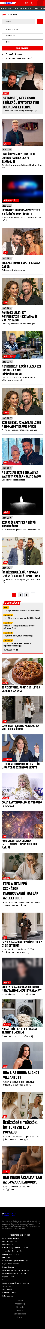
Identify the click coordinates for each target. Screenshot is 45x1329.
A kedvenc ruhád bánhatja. (18, 1036)
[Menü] (40, 3)
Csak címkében (22, 48)
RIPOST (4, 15)
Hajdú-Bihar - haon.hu (10, 1264)
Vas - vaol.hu (7, 1290)
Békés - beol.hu (8, 1245)
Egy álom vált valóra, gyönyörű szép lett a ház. (21, 581)
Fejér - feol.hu (7, 1257)
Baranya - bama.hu (9, 1241)
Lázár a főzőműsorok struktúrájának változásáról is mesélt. (18, 378)
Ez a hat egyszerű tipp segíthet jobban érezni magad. (21, 1138)
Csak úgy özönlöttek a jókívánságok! (18, 324)
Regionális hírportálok (20, 1235)
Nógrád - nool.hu (8, 1277)
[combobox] (20, 29)
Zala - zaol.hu (7, 1296)
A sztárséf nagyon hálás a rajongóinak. (19, 430)
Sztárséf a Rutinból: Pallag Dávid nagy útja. (20, 111)
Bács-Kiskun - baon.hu (11, 1238)
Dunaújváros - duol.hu (10, 1254)
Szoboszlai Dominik (23, 8)
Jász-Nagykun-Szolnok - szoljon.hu (15, 1270)
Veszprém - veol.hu (9, 1293)
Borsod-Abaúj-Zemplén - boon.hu (15, 1248)
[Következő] (33, 595)
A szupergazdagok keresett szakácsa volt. (21, 529)
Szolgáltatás (20, 1314)
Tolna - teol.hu (7, 1286)
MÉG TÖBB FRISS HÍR (10, 649)
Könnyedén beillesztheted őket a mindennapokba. (22, 904)
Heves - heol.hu (8, 1267)
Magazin (20, 1307)
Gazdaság (20, 1304)
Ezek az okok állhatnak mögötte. (16, 1188)
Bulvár (20, 1310)
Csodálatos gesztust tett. (13, 480)
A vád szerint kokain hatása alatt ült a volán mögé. (22, 219)
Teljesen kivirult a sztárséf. (14, 270)
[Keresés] (35, 3)
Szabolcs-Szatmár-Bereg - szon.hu (15, 1283)
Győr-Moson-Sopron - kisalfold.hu (15, 1261)
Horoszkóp (6, 8)
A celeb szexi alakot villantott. (19, 994)
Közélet (20, 1300)
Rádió (20, 1317)
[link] (7, 143)
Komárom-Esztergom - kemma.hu (15, 1273)
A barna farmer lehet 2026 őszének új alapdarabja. (18, 951)
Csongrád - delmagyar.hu (12, 1251)
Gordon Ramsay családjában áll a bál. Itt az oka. (22, 166)
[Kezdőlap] (8, 3)
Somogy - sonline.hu (10, 1280)
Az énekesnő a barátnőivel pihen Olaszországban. (19, 1083)
